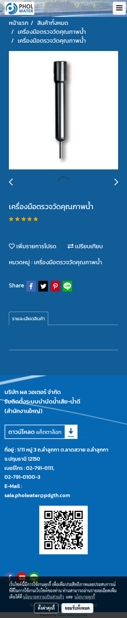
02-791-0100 (19, 477)
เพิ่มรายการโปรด (35, 246)
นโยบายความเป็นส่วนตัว (43, 596)
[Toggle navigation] (119, 8)
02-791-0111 (39, 468)
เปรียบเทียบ (88, 246)
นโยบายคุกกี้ (84, 596)
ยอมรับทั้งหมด (77, 608)
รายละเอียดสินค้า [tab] (28, 318)
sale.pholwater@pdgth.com (37, 495)
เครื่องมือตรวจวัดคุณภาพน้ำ (68, 262)
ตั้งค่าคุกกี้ (46, 608)
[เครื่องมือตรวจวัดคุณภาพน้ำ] (63, 110)
